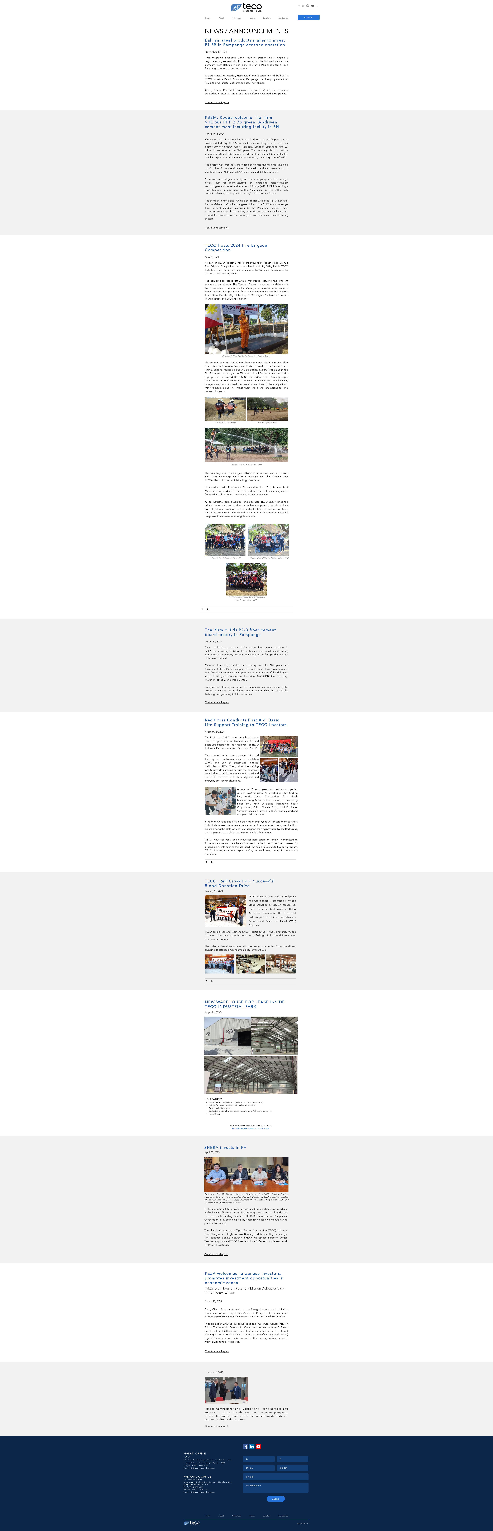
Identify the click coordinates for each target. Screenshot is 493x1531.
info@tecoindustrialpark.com (202, 1468)
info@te (237, 1128)
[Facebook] (299, 5)
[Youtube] (307, 5)
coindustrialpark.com (256, 1128)
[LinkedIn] (303, 5)
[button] (221, 18)
